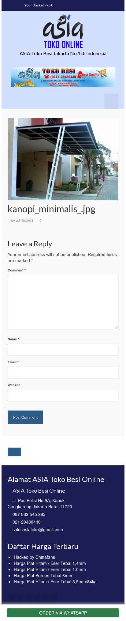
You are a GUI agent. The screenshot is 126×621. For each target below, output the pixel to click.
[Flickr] (45, 599)
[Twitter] (20, 599)
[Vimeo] (53, 599)
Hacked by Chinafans (34, 557)
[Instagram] (28, 599)
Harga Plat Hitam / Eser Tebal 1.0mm (50, 569)
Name (13, 339)
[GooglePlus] (37, 599)
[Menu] (111, 101)
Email (13, 362)
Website (14, 385)
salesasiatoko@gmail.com (38, 529)
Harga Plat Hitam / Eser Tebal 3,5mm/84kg (55, 581)
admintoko (23, 220)
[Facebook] (12, 599)
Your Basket (38, 5)
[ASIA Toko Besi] (63, 31)
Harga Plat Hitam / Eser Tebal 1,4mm (50, 563)
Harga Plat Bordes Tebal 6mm (43, 575)
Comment (17, 270)
